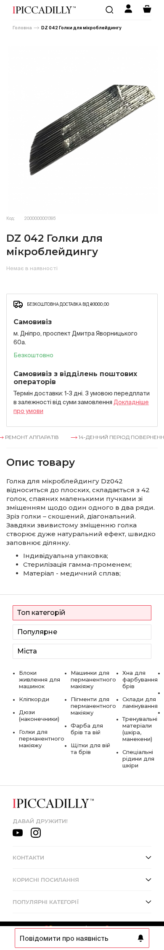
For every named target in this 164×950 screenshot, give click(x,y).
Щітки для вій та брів (90, 748)
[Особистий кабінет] (128, 9)
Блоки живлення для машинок (39, 679)
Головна (22, 28)
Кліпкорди (34, 699)
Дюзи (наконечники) (39, 715)
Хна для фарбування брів (140, 679)
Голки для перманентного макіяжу (41, 738)
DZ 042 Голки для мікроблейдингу (81, 28)
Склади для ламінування (140, 702)
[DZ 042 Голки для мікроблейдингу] (82, 129)
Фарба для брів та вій (87, 729)
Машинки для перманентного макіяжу (93, 679)
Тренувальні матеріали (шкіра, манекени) (139, 728)
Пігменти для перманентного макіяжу (93, 706)
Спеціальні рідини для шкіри (138, 759)
